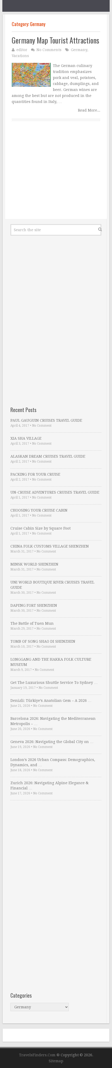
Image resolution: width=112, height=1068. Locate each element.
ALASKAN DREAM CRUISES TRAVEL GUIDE (47, 456)
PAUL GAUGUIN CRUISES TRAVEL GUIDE (46, 420)
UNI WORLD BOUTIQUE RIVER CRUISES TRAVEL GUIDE (52, 585)
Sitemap (56, 1061)
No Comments (48, 50)
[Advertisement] (56, 175)
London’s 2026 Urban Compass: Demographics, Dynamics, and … (52, 762)
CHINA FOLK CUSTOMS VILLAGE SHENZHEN (49, 546)
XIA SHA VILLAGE (25, 438)
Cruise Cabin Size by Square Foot (40, 528)
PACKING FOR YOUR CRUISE (35, 474)
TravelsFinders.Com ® (39, 1055)
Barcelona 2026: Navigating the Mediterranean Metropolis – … (53, 721)
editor (21, 50)
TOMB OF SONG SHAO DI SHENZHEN (42, 641)
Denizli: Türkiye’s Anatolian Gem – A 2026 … (50, 700)
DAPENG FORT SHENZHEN (33, 605)
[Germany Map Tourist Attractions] (31, 75)
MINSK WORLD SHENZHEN (34, 564)
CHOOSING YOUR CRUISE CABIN (38, 510)
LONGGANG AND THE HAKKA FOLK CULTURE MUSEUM (50, 662)
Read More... (89, 110)
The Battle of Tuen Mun (32, 623)
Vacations (20, 56)
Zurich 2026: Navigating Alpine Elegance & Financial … (49, 785)
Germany (79, 50)
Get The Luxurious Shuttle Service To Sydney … (54, 682)
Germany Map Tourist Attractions (55, 40)
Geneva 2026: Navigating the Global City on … (52, 742)
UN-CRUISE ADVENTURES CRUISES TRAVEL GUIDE (54, 492)
